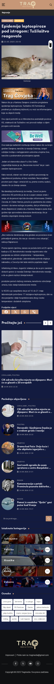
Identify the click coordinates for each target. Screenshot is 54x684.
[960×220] (27, 136)
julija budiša (8, 613)
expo (39, 601)
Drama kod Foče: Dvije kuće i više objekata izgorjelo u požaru (32, 449)
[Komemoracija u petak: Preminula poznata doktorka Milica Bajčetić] (8, 485)
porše (14, 619)
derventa (18, 601)
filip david (7, 607)
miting (5, 619)
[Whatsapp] (24, 312)
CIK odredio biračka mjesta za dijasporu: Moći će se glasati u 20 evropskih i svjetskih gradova (34, 412)
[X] (15, 312)
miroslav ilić (40, 613)
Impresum (9, 655)
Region (20, 480)
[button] (45, 323)
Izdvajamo (6, 375)
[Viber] (34, 312)
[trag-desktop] (27, 93)
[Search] (51, 4)
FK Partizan (19, 607)
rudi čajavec (25, 619)
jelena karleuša (43, 607)
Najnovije (6, 12)
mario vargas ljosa (24, 613)
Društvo (21, 443)
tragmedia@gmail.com (39, 655)
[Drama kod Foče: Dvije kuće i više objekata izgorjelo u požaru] (8, 448)
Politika (15, 375)
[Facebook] (6, 312)
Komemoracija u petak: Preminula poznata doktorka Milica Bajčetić (33, 487)
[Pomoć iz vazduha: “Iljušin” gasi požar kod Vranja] (8, 503)
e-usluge (29, 601)
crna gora (7, 601)
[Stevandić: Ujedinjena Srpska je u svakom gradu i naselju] (8, 429)
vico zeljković (39, 619)
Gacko (30, 607)
